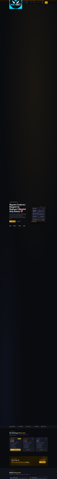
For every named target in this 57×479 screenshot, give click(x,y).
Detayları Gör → (41, 449)
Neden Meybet (27, 2)
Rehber (31, 2)
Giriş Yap (42, 2)
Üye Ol (45, 2)
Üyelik (37, 2)
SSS (39, 2)
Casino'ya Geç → (28, 449)
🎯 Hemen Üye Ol (12, 221)
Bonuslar (24, 2)
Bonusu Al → (15, 449)
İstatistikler (34, 2)
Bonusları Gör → (19, 221)
